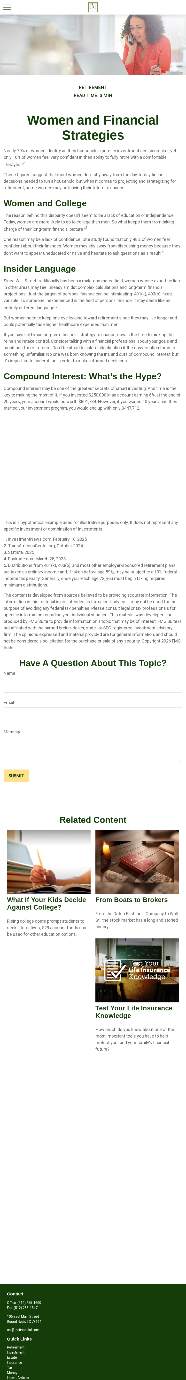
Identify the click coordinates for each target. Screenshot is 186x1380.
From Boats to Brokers (131, 900)
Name (9, 673)
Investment (15, 1352)
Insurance (14, 1362)
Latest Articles (18, 1378)
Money (12, 1373)
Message (13, 731)
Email (9, 702)
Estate (12, 1357)
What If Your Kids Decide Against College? (46, 903)
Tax (10, 1368)
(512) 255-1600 (29, 1303)
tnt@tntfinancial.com (23, 1330)
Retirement (15, 1347)
